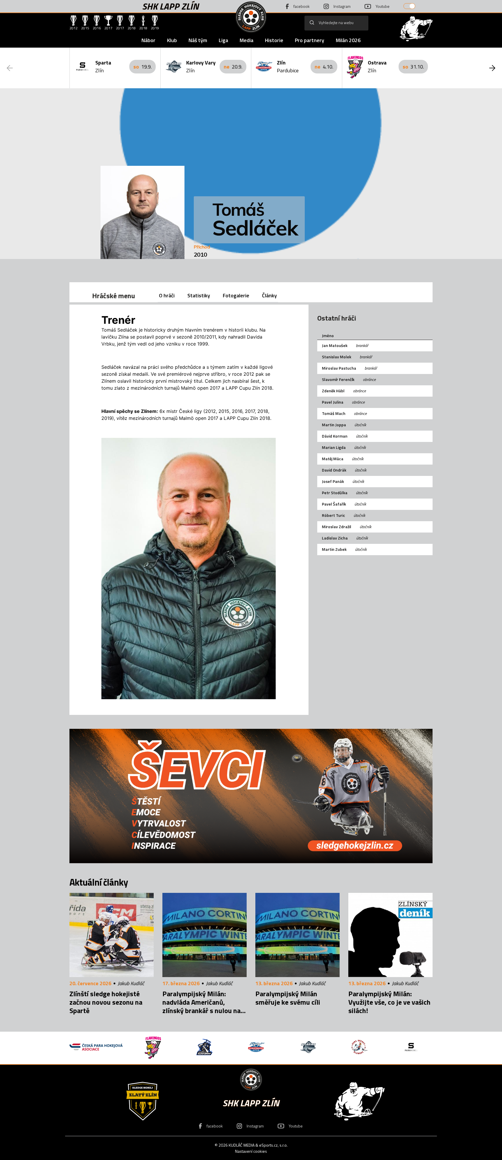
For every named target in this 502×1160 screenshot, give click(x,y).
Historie (274, 40)
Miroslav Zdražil (336, 527)
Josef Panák (333, 481)
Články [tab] (269, 295)
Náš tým (198, 40)
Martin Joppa (334, 425)
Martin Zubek (334, 549)
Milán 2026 (348, 40)
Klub (172, 40)
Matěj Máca (332, 459)
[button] (492, 68)
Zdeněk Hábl (333, 391)
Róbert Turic (333, 515)
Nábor (148, 40)
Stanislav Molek (336, 357)
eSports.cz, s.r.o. (273, 1145)
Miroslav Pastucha (339, 368)
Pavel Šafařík (334, 504)
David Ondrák (334, 470)
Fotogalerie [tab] (236, 295)
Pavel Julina (332, 402)
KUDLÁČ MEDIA (241, 1145)
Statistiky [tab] (198, 295)
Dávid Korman (334, 436)
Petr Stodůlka (334, 493)
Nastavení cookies (251, 1151)
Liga (223, 40)
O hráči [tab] (167, 295)
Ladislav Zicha (335, 538)
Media (246, 40)
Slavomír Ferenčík (338, 379)
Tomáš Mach (333, 413)
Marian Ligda (334, 447)
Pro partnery (309, 40)
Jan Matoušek (334, 345)
